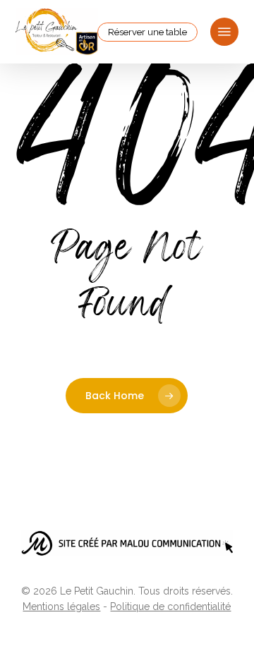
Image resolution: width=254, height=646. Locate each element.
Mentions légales (61, 606)
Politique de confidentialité (170, 606)
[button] (224, 32)
